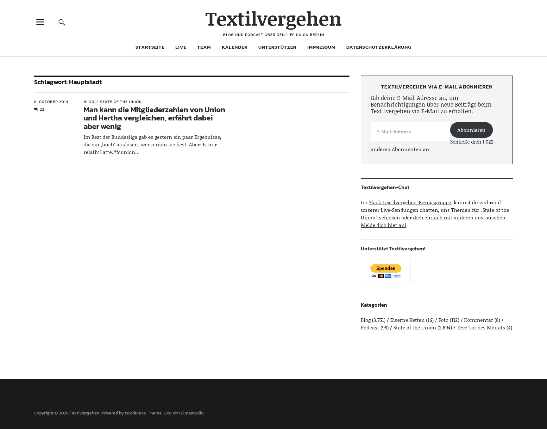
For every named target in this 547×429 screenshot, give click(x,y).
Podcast (370, 327)
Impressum (321, 47)
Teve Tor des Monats (481, 327)
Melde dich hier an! (383, 225)
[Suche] (62, 22)
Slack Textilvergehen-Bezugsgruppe (410, 202)
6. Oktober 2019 (51, 102)
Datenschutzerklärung (379, 47)
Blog (89, 102)
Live (180, 47)
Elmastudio (192, 413)
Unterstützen (277, 47)
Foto (443, 319)
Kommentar (478, 319)
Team (204, 47)
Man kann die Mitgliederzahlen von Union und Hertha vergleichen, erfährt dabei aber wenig (154, 118)
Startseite (150, 47)
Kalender (235, 47)
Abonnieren (471, 129)
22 (42, 109)
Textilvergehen (273, 18)
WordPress (135, 413)
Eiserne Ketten (407, 319)
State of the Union (121, 102)
